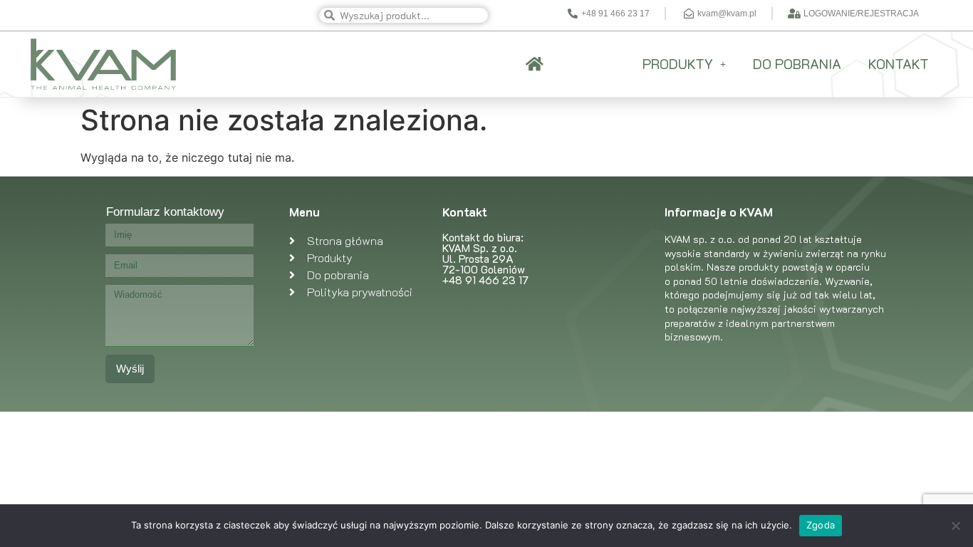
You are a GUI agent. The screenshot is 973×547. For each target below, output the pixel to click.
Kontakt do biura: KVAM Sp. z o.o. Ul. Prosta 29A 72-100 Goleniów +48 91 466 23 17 (485, 258)
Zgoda (820, 525)
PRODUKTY (677, 64)
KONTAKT (898, 64)
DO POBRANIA (797, 64)
